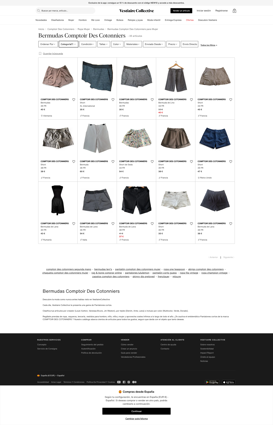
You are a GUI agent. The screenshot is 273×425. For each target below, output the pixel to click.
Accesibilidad (43, 382)
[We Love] (102, 20)
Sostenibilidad (207, 348)
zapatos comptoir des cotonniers (110, 276)
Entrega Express (173, 20)
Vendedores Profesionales (133, 357)
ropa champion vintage (214, 273)
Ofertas (190, 20)
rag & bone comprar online (106, 273)
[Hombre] (89, 20)
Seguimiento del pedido (92, 344)
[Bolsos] (125, 20)
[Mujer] (76, 20)
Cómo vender (127, 344)
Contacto (165, 348)
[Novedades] (49, 20)
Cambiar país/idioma (136, 418)
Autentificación (88, 348)
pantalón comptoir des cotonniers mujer (137, 269)
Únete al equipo (207, 357)
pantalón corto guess (165, 273)
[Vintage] (114, 20)
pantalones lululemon (137, 273)
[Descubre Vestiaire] (219, 20)
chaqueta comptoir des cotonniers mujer (65, 273)
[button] (234, 11)
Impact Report (207, 352)
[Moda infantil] (163, 20)
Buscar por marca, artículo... (55, 10)
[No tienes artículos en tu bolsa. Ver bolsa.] (234, 11)
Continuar (136, 411)
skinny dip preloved (144, 276)
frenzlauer (163, 276)
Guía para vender (129, 352)
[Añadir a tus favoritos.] (73, 99)
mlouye (177, 276)
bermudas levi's (103, 269)
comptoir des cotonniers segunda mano (68, 269)
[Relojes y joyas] (145, 20)
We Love (95, 20)
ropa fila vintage (189, 273)
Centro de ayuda (168, 344)
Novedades (41, 20)
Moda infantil (153, 20)
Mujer (71, 20)
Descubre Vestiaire (207, 20)
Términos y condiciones (73, 382)
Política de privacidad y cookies (101, 382)
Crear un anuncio (129, 348)
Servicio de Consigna (47, 348)
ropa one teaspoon (174, 269)
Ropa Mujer (84, 29)
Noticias (204, 361)
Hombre (83, 20)
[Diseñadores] (66, 20)
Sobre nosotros (207, 344)
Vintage (108, 20)
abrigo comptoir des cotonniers (206, 269)
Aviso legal (56, 382)
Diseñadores (57, 20)
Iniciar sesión (204, 10)
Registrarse (221, 10)
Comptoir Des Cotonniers (60, 29)
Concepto (41, 344)
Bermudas (98, 29)
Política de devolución (91, 352)
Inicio (41, 29)
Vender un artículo (181, 10)
